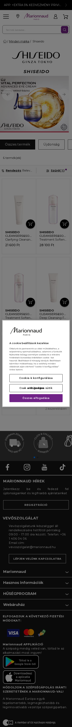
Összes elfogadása (35, 398)
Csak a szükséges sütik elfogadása (35, 388)
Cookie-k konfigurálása (36, 378)
